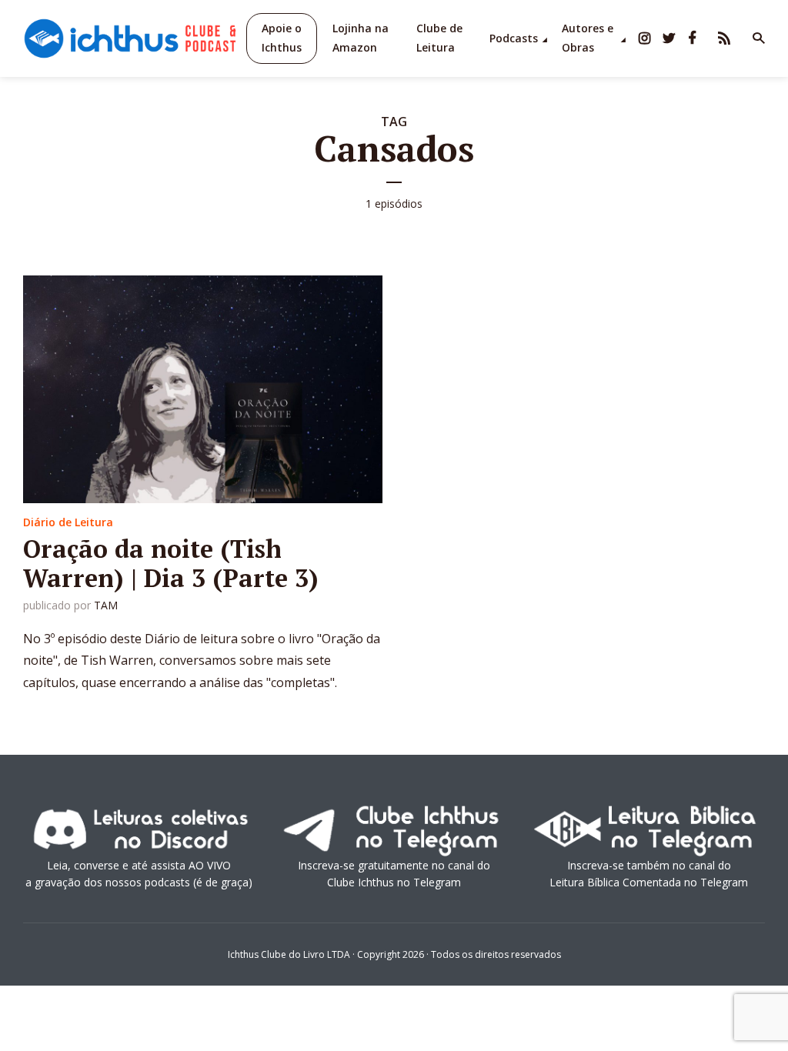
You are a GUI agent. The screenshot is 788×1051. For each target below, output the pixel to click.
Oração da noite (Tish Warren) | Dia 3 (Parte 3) (171, 563)
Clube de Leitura (439, 38)
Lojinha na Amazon (360, 38)
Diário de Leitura (68, 522)
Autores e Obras (587, 38)
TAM (106, 605)
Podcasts (513, 38)
